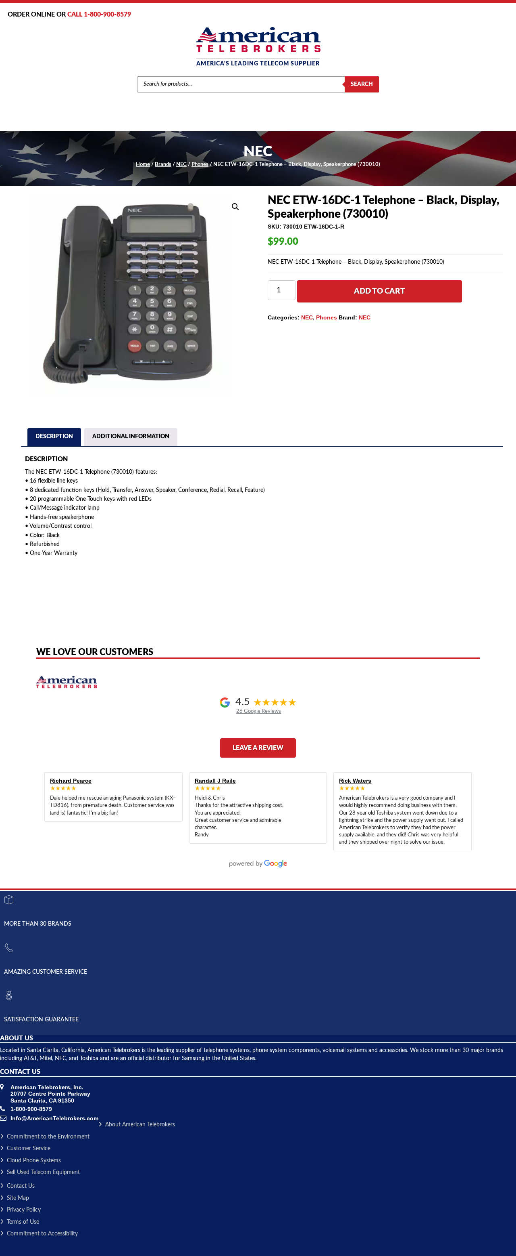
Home (143, 164)
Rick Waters (355, 780)
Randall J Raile (215, 780)
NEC (181, 164)
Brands (163, 164)
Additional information (130, 436)
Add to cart (379, 291)
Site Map (18, 1198)
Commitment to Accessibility (42, 1234)
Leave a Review (258, 748)
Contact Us (21, 1186)
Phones (199, 164)
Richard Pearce (71, 780)
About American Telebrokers (140, 1125)
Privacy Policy (24, 1210)
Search (362, 84)
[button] (235, 207)
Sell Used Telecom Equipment (43, 1172)
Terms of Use (23, 1222)
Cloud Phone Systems (34, 1161)
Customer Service (28, 1148)
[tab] (54, 437)
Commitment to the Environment (48, 1137)
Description (54, 436)
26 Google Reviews (258, 711)
